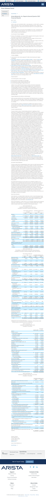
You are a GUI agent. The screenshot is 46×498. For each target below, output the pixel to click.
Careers (34, 488)
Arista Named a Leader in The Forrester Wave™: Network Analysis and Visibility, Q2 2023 (27, 70)
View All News (13, 13)
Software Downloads (12, 479)
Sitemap (37, 494)
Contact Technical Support (33, 475)
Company (34, 485)
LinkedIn (37, 467)
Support (12, 472)
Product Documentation (12, 477)
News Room (12, 485)
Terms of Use (27, 494)
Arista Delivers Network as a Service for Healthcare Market (22, 59)
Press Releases (4, 13)
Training (12, 475)
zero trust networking (26, 68)
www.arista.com (30, 199)
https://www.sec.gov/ (35, 155)
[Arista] (7, 4)
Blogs (12, 488)
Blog (3, 15)
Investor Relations (34, 490)
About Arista (34, 483)
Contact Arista (34, 473)
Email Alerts (40, 453)
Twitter (33, 467)
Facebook (30, 467)
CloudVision (13, 60)
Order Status (34, 477)
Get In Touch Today (18, 461)
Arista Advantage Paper (31, 453)
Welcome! (9, 1)
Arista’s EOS (39, 59)
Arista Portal (42, 1)
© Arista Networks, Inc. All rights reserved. (15, 494)
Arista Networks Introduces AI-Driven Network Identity (21, 65)
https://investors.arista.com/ (27, 104)
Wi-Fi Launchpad (19, 1)
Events (12, 486)
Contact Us (29, 461)
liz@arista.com (13, 441)
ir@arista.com (12, 454)
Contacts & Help (33, 472)
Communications (5, 11)
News (12, 483)
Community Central (31, 1)
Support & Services (12, 473)
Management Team (34, 486)
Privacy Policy (32, 494)
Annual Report (22, 453)
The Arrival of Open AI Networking (17, 72)
